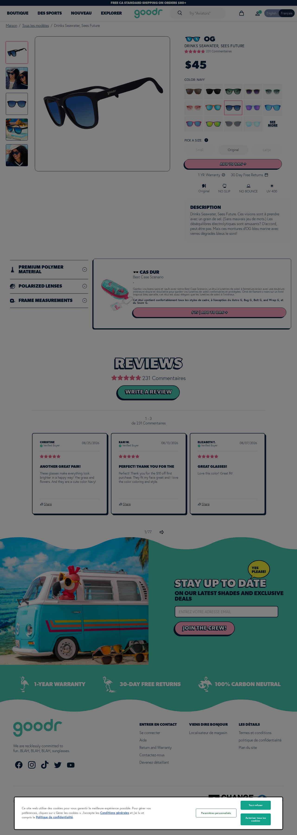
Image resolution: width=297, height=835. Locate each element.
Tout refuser (256, 805)
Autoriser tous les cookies (255, 819)
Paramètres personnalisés (216, 813)
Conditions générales (114, 813)
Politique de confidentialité (54, 817)
